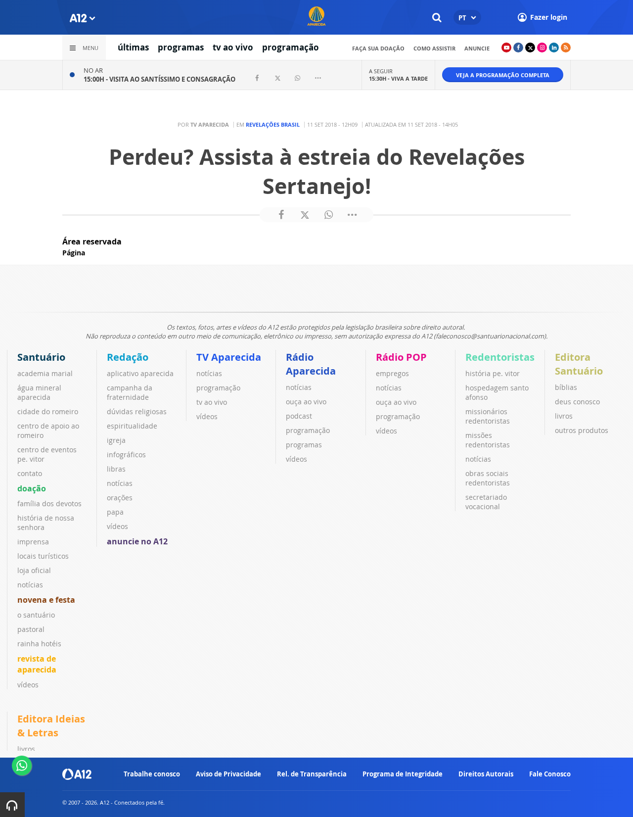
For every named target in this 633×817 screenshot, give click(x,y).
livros (564, 416)
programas (181, 47)
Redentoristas (500, 357)
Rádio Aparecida (311, 364)
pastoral (31, 629)
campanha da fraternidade (129, 392)
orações (120, 497)
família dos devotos (49, 503)
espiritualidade (132, 426)
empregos (392, 373)
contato (29, 473)
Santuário (41, 357)
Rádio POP (401, 357)
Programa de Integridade (402, 773)
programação (290, 47)
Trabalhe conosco (152, 773)
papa (115, 512)
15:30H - (398, 78)
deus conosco (577, 401)
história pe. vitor (492, 373)
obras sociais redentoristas (487, 478)
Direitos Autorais (485, 773)
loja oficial (34, 570)
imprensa (33, 541)
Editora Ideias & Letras (51, 725)
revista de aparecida (36, 664)
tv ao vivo (233, 47)
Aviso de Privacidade (228, 773)
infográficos (126, 454)
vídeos (28, 684)
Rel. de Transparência (312, 773)
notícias (30, 584)
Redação (127, 357)
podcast (299, 416)
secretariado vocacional (486, 501)
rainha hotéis (39, 643)
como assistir (434, 48)
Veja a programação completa (502, 75)
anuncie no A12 (137, 541)
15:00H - (159, 79)
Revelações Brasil (273, 124)
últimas (133, 47)
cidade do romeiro (47, 411)
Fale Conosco (550, 773)
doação (31, 488)
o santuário (36, 615)
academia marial (45, 373)
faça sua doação (378, 48)
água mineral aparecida (39, 392)
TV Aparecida (228, 357)
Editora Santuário (579, 364)
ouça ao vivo (306, 401)
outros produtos (581, 430)
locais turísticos (43, 556)
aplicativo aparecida (140, 373)
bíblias (566, 387)
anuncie (477, 48)
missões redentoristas (487, 440)
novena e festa (46, 599)
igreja (116, 440)
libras (116, 469)
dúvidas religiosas (137, 411)
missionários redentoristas (487, 416)
